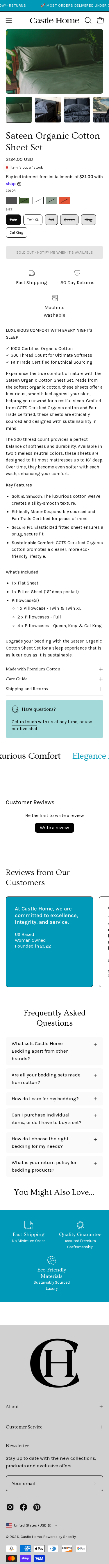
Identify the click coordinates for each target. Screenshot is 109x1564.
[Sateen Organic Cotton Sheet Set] (19, 110)
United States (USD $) (32, 1525)
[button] (87, 20)
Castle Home (31, 1536)
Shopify (69, 1536)
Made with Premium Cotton (33, 669)
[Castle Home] (54, 20)
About (12, 1406)
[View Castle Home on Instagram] (10, 1507)
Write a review (54, 827)
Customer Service (24, 1427)
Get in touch (24, 721)
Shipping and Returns (27, 688)
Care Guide (16, 679)
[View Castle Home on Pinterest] (37, 1507)
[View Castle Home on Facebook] (23, 1507)
